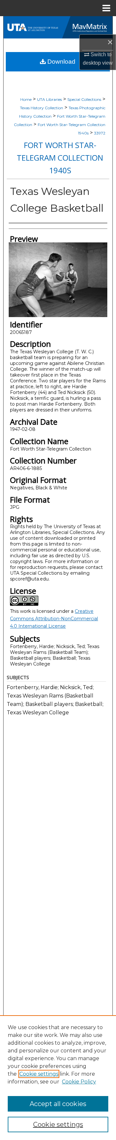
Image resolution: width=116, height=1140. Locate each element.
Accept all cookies (58, 1104)
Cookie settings (38, 1074)
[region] (58, 1077)
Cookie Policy (79, 1082)
